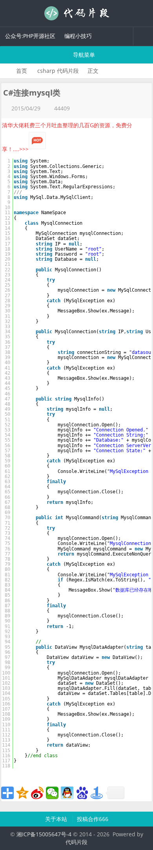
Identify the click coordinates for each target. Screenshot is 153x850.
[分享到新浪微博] (37, 793)
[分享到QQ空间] (22, 793)
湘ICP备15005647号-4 (43, 834)
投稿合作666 (92, 819)
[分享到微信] (52, 793)
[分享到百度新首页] (82, 793)
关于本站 (57, 819)
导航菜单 (83, 54)
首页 (21, 70)
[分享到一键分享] (97, 793)
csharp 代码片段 (58, 70)
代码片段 (76, 13)
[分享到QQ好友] (67, 793)
